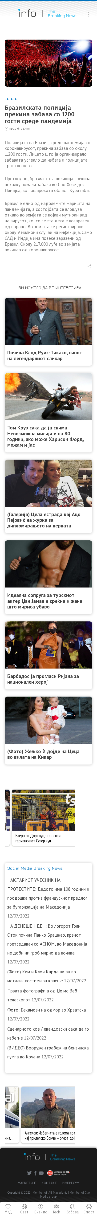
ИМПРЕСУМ (70, 1183)
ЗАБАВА (11, 99)
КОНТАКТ (49, 1183)
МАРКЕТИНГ (27, 1183)
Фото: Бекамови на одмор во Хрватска (46, 1010)
